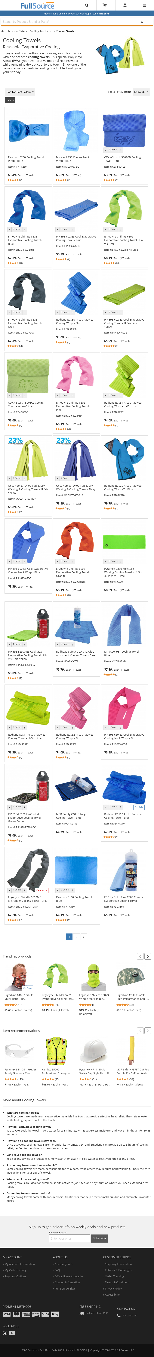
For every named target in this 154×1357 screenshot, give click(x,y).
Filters (10, 99)
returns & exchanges (118, 1270)
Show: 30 (140, 91)
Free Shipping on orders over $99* (77, 13)
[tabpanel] (77, 515)
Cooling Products (40, 31)
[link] (28, 168)
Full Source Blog (65, 1288)
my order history (15, 1270)
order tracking (114, 1276)
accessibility (112, 1294)
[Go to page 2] (84, 937)
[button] (140, 956)
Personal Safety (17, 31)
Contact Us (126, 1309)
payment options (15, 1276)
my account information (20, 1264)
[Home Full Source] (2, 31)
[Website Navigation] (144, 5)
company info (63, 1264)
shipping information (118, 1264)
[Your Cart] (105, 5)
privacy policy (113, 1288)
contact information (67, 1282)
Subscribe (99, 1238)
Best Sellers (19, 91)
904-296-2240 (130, 1315)
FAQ (57, 1270)
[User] (125, 5)
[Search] (142, 21)
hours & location (69, 1276)
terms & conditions (117, 1282)
